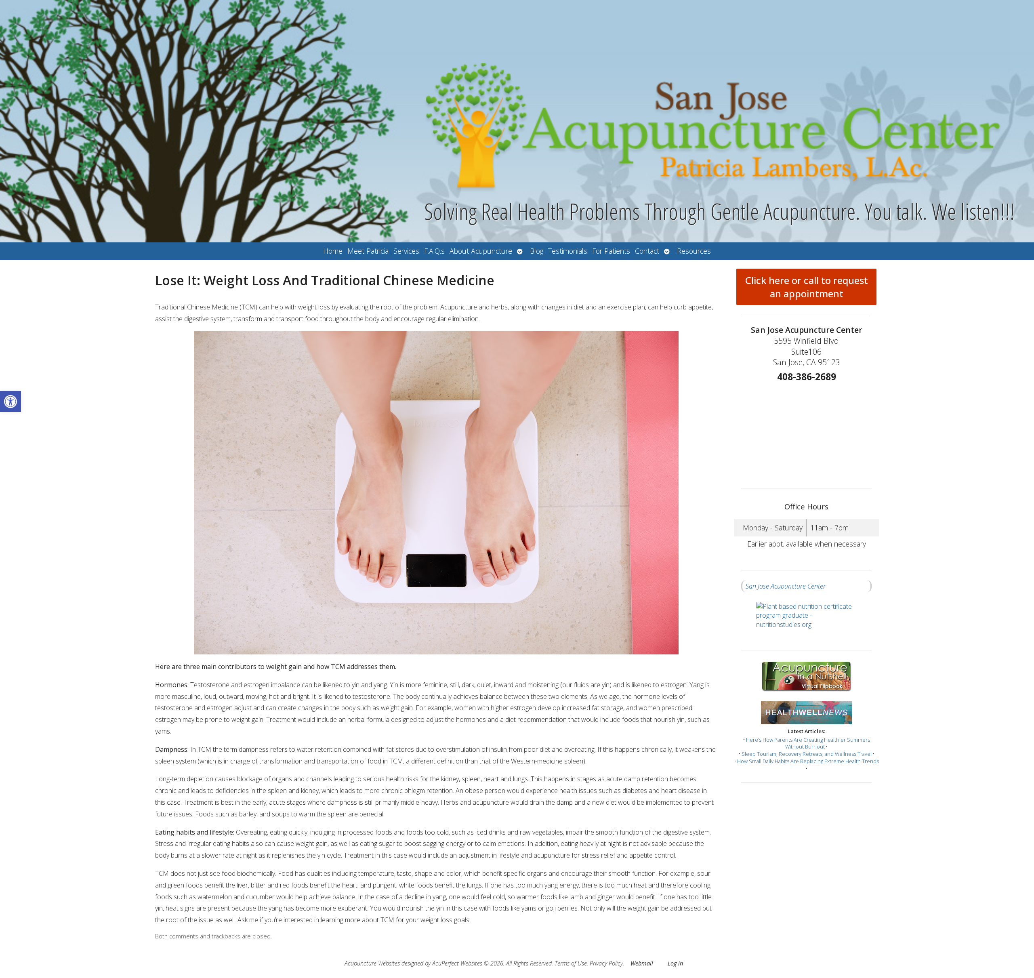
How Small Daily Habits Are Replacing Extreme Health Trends (808, 761)
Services (406, 251)
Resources (694, 251)
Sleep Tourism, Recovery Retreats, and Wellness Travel (807, 753)
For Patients (611, 251)
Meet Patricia (368, 251)
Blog (536, 251)
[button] (10, 401)
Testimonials (567, 251)
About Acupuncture (481, 251)
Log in (675, 963)
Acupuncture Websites (372, 963)
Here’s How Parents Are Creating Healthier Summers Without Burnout (808, 743)
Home (333, 251)
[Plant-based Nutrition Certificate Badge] (806, 621)
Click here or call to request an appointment (806, 286)
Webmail (641, 963)
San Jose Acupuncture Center (786, 586)
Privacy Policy (606, 963)
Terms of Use (571, 963)
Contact (647, 251)
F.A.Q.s (434, 251)
